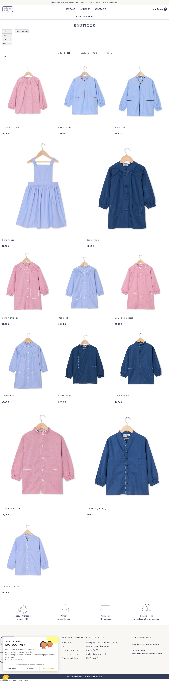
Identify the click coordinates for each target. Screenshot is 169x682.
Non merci (12, 669)
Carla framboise (10, 318)
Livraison (66, 646)
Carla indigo (92, 240)
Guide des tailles (70, 658)
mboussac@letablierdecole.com (147, 653)
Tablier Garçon (88, 53)
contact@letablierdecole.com (146, 619)
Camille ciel (8, 395)
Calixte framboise (11, 127)
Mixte (109, 53)
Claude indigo (122, 395)
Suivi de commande (71, 654)
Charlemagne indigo (96, 508)
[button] (5, 677)
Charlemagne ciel (11, 586)
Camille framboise (124, 318)
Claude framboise (11, 508)
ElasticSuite (23, 681)
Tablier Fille (63, 53)
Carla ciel (63, 318)
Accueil (79, 16)
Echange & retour (70, 650)
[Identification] (154, 9)
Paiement (66, 642)
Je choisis (30, 669)
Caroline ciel (8, 240)
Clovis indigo (64, 395)
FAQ (116, 642)
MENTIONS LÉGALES (94, 677)
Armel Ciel (120, 127)
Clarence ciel (65, 127)
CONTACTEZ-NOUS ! (110, 2)
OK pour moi (49, 669)
